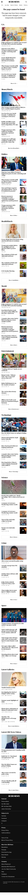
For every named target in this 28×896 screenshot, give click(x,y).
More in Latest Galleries (13, 726)
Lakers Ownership (6, 809)
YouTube (3, 816)
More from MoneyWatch (13, 148)
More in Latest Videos (13, 790)
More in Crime (13, 599)
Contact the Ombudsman (8, 876)
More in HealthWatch (13, 280)
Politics (25, 5)
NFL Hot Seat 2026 (6, 806)
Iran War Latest (5, 804)
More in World (13, 345)
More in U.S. (13, 83)
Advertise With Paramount (8, 866)
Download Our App (6, 852)
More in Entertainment (13, 409)
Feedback (4, 874)
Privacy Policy (5, 830)
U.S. (2, 5)
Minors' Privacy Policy (7, 840)
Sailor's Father (14, 5)
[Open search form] (26, 1)
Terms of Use (4, 837)
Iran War (7, 5)
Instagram (4, 820)
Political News (5, 801)
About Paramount (6, 864)
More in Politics (13, 215)
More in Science (13, 537)
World (20, 5)
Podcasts (3, 849)
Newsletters (4, 847)
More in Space (13, 663)
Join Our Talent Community (8, 869)
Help (2, 871)
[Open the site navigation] (5, 1)
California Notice (5, 832)
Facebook (4, 818)
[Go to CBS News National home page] (14, 2)
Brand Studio (4, 854)
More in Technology (13, 471)
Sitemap (3, 857)
